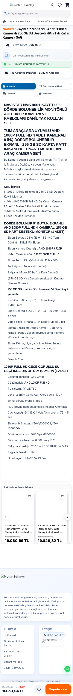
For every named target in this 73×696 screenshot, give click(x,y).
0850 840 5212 (55, 635)
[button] (39, 689)
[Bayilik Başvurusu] (53, 642)
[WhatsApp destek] (67, 669)
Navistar (9, 29)
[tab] (18, 86)
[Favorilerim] (59, 5)
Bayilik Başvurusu (14, 667)
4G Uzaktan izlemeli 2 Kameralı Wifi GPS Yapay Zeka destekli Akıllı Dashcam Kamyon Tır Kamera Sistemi (18, 529)
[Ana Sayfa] (4, 22)
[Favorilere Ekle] (29, 496)
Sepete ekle (58, 689)
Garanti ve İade (13, 661)
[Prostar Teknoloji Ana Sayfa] (22, 5)
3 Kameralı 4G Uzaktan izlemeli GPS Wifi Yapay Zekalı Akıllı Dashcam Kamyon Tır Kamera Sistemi (52, 529)
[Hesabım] (52, 5)
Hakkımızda (10, 634)
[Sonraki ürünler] (67, 517)
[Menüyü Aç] (5, 5)
